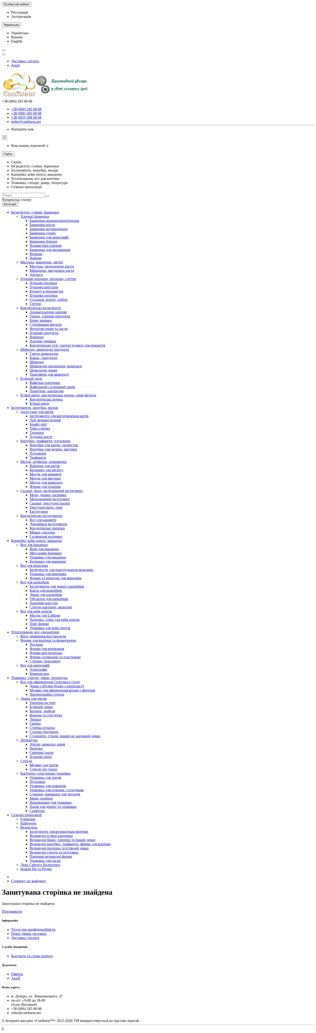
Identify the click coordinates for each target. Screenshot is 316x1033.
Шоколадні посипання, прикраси (56, 366)
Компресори (39, 674)
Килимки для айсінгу (46, 470)
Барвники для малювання (50, 250)
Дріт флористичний (45, 420)
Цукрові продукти (44, 333)
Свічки (35, 723)
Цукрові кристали (44, 287)
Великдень (28, 827)
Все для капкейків (34, 582)
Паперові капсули (44, 603)
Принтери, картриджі (47, 391)
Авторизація (21, 16)
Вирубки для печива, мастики (53, 449)
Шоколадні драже (43, 370)
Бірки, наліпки (41, 798)
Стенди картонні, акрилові (51, 607)
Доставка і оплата (25, 61)
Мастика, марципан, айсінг (41, 262)
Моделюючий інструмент (50, 499)
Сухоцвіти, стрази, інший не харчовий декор (65, 736)
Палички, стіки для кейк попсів (55, 620)
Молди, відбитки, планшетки (43, 462)
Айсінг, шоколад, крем (47, 744)
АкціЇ (15, 978)
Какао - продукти (43, 358)
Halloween (28, 823)
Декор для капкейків (46, 595)
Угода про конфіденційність (33, 929)
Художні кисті (41, 437)
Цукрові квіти (41, 757)
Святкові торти (41, 753)
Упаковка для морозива (48, 574)
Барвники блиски (43, 241)
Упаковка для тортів (45, 777)
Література (28, 740)
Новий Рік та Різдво (36, 869)
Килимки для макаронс (48, 561)
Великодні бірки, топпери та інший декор (62, 840)
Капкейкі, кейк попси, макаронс (36, 541)
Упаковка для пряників (48, 786)
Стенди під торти (43, 769)
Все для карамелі (43, 520)
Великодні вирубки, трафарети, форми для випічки (70, 844)
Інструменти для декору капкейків (57, 586)
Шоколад (37, 362)
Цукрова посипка (43, 295)
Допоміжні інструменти (48, 524)
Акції (15, 65)
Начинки (37, 337)
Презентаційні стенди (47, 694)
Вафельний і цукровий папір (52, 387)
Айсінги (36, 275)
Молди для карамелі (45, 474)
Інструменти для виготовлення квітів (59, 416)
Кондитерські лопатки (47, 528)
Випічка (36, 748)
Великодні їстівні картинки (51, 836)
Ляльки (35, 719)
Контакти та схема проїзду (32, 956)
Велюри (36, 254)
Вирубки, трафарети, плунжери (45, 441)
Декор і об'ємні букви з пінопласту (57, 686)
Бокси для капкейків (46, 590)
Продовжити (12, 911)
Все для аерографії (35, 665)
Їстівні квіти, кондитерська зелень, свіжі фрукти (58, 395)
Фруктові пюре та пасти (49, 329)
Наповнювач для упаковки (51, 802)
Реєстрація (19, 12)
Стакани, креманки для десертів (55, 794)
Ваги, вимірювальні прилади (43, 636)
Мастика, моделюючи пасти (52, 266)
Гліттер (35, 304)
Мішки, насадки (42, 532)
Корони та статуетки (46, 715)
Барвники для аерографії (49, 237)
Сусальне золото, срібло (49, 300)
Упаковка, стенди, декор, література (39, 678)
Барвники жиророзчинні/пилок (54, 221)
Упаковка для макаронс (48, 557)
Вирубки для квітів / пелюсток (54, 445)
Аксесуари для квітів (36, 412)
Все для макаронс (34, 545)
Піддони (36, 644)
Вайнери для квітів (45, 466)
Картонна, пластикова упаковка (45, 773)
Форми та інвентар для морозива (55, 578)
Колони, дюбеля (42, 711)
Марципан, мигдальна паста (52, 270)
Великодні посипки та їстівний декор (59, 848)
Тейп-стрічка (40, 428)
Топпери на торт (43, 703)
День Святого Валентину (40, 865)
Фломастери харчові (46, 246)
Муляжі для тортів (44, 765)
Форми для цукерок (45, 487)
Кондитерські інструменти (41, 516)
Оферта (17, 974)
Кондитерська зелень (46, 399)
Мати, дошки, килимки (48, 495)
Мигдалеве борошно (46, 553)
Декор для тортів (33, 699)
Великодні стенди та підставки (54, 852)
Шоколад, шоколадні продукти (44, 349)
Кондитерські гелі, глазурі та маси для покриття (67, 345)
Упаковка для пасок (45, 861)
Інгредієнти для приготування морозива (61, 570)
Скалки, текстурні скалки (50, 503)
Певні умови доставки (28, 934)
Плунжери (38, 453)
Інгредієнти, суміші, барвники (35, 212)
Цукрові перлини (43, 283)
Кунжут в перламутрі (46, 291)
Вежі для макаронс (44, 549)
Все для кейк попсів (36, 611)
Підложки (37, 782)
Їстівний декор (41, 707)
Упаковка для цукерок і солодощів (57, 790)
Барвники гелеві (43, 233)
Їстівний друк (31, 379)
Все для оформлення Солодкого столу (50, 682)
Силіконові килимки (46, 536)
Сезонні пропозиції (26, 815)
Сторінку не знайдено (28, 881)
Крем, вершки (41, 320)
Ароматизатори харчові (48, 312)
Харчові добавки (43, 341)
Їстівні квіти (39, 403)
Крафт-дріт (38, 424)
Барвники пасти (42, 225)
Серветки (37, 811)
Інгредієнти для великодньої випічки (59, 832)
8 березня (27, 819)
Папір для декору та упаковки (53, 807)
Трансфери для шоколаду (49, 374)
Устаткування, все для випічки (35, 632)
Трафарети (38, 457)
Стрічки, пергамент (45, 661)
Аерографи (38, 669)
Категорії (10, 204)
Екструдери (39, 511)
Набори (36, 258)
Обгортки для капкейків (49, 599)
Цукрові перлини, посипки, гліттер (48, 279)
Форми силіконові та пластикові (55, 657)
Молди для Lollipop (45, 615)
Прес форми (39, 624)
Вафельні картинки (45, 383)
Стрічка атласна (42, 728)
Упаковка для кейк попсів (50, 628)
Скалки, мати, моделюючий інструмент (51, 491)
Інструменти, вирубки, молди (34, 408)
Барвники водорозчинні (49, 229)
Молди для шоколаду (46, 482)
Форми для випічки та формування (48, 640)
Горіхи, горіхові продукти (50, 316)
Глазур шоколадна (44, 354)
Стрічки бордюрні (44, 732)
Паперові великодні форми (51, 856)
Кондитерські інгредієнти (40, 308)
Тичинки (37, 433)
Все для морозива (34, 566)
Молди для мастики (45, 478)
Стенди (26, 761)
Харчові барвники (34, 216)
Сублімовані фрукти (46, 324)
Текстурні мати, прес (46, 507)
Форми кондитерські (46, 653)
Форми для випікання (47, 649)
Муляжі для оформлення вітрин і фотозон (62, 690)
